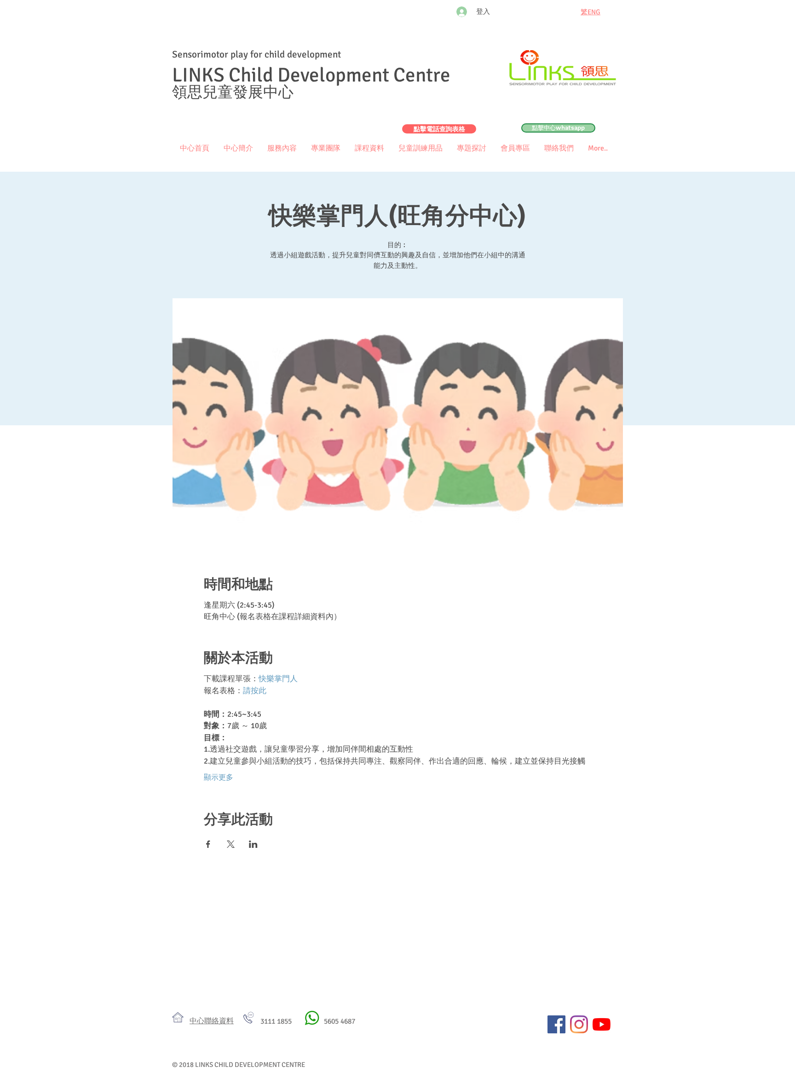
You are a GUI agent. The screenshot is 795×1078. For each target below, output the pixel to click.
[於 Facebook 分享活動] (208, 844)
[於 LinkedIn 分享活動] (253, 844)
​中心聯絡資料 (212, 1021)
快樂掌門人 (278, 679)
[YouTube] (602, 1024)
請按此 (254, 690)
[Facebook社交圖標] (556, 1024)
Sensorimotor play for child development (256, 54)
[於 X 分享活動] (230, 844)
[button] (515, 148)
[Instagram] (579, 1024)
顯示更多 (218, 777)
